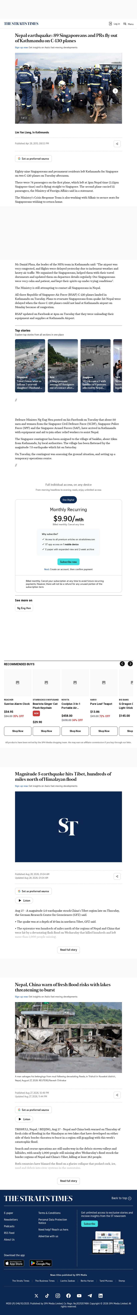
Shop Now (17, 731)
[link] (21, 24)
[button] (114, 23)
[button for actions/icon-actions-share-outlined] (117, 143)
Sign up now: (21, 47)
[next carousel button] (115, 91)
